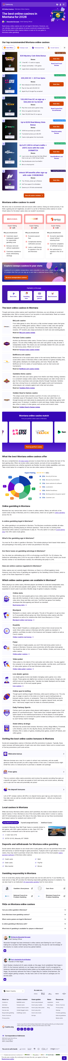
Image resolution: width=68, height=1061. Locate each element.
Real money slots (19, 605)
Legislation (50, 1002)
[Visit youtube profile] (25, 1029)
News (49, 999)
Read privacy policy (8, 1059)
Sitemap (58, 1010)
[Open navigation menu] (63, 4)
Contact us (5, 1002)
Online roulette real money (22, 637)
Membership (5, 1007)
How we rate (5, 1010)
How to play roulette (37, 1005)
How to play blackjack (37, 1002)
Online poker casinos (20, 654)
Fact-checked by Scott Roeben (21, 959)
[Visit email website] (5, 950)
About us (5, 999)
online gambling (60, 513)
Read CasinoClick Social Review (56, 109)
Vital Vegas (50, 1005)
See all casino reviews (33, 195)
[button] (34, 910)
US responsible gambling (31, 882)
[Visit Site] (34, 62)
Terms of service (6, 1015)
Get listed (4, 1005)
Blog (48, 1007)
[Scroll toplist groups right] (64, 47)
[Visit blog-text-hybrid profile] (31, 1029)
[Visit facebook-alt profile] (21, 1029)
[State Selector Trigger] (57, 4)
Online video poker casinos (22, 669)
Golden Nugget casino (22, 1010)
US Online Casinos (8, 9)
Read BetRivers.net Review (56, 157)
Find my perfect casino (34, 447)
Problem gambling (61, 1012)
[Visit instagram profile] (28, 1029)
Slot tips (34, 1015)
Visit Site (56, 59)
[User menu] (60, 4)
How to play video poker (38, 1007)
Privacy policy (5, 1018)
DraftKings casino (21, 1012)
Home (57, 1002)
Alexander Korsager (13, 21)
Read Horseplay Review (57, 132)
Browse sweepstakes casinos (16, 277)
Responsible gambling (8, 1012)
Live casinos (17, 686)
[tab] (8, 48)
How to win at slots (36, 1012)
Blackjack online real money (22, 620)
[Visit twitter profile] (18, 1029)
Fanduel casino (21, 1005)
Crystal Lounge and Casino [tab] (29, 822)
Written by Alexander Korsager (20, 937)
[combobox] (13, 991)
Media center (59, 1018)
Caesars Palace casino (23, 1007)
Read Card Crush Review (56, 64)
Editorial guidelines (61, 1015)
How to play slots (36, 1010)
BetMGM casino (21, 1002)
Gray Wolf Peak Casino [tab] (10, 822)
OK (64, 1058)
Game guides (36, 999)
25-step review (24, 461)
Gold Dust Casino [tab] (46, 822)
